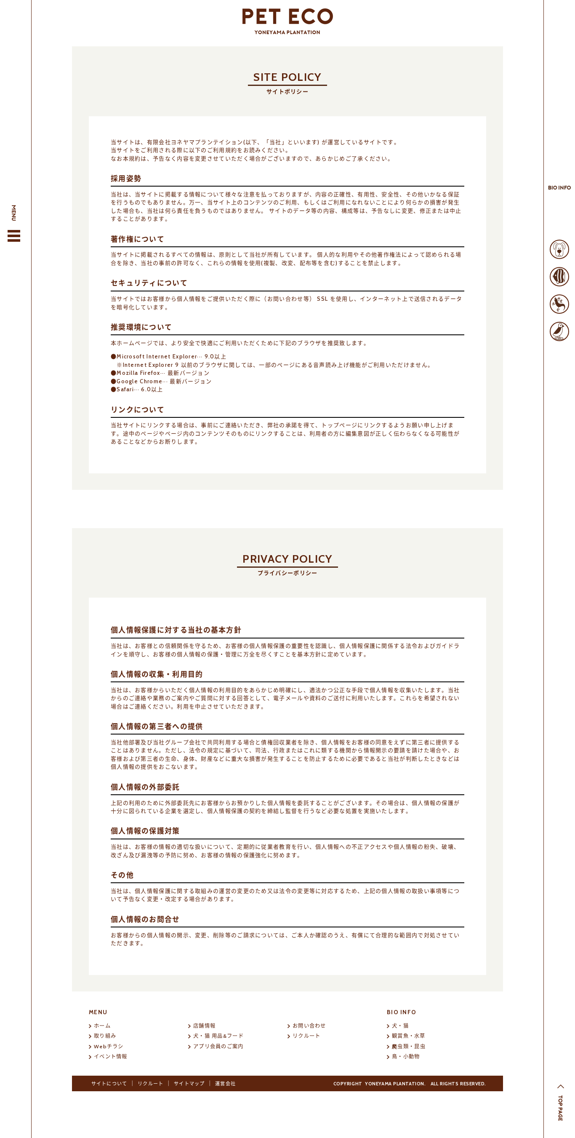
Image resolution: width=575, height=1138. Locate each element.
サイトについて (109, 1084)
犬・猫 (400, 1026)
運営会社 (225, 1084)
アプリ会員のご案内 (218, 1046)
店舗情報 (204, 1026)
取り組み (105, 1036)
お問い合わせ (309, 1026)
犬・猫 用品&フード (218, 1036)
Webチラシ (109, 1046)
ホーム (102, 1026)
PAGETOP (560, 1107)
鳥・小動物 (406, 1056)
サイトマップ (189, 1084)
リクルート (307, 1036)
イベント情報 (111, 1056)
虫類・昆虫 (409, 1046)
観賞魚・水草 (409, 1036)
